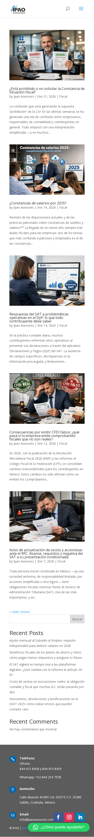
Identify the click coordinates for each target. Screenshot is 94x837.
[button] (59, 827)
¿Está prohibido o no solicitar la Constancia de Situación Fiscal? (47, 90)
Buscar (77, 619)
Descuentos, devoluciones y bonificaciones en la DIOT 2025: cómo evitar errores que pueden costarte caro (43, 704)
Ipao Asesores (24, 96)
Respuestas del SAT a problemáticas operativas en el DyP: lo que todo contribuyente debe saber (39, 318)
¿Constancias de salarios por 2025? (37, 203)
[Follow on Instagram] (69, 817)
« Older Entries (19, 612)
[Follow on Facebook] (58, 817)
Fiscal (63, 96)
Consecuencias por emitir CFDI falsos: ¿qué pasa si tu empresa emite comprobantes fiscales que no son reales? (44, 436)
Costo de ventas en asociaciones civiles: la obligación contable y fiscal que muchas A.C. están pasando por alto (47, 686)
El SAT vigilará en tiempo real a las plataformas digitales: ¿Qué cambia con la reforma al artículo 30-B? (46, 669)
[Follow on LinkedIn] (80, 817)
